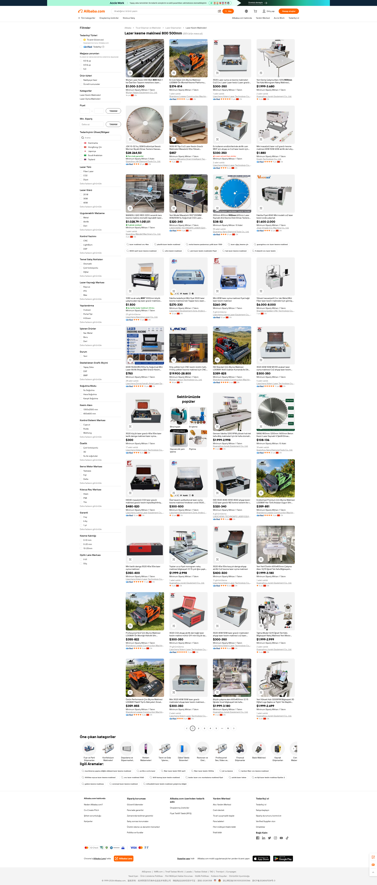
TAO (211, 871)
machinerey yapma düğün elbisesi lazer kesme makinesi (108, 771)
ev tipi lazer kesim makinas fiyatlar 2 (270, 777)
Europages (231, 871)
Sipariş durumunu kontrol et (268, 816)
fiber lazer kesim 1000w (204, 771)
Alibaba (128, 28)
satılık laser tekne (239, 777)
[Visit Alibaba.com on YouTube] (281, 838)
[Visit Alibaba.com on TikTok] (287, 838)
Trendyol (220, 871)
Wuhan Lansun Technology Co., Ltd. (185, 379)
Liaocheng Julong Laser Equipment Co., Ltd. (232, 314)
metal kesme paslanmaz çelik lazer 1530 (205, 244)
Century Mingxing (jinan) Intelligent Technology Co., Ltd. (188, 159)
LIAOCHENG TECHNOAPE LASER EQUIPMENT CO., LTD (188, 228)
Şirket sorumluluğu (92, 816)
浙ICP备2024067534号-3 (263, 880)
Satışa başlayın (262, 810)
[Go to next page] (234, 728)
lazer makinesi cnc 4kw (139, 244)
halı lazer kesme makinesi (236, 251)
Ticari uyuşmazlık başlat (223, 816)
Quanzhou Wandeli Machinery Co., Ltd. (143, 234)
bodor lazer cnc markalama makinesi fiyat (205, 777)
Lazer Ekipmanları (173, 28)
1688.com (158, 871)
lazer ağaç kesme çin (239, 244)
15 (228, 728)
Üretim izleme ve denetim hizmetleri (143, 827)
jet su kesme (227, 771)
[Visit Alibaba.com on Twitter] (269, 838)
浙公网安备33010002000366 (236, 880)
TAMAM (113, 111)
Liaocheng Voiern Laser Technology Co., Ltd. (232, 96)
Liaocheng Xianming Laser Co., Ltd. (142, 317)
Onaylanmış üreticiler (179, 808)
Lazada (188, 871)
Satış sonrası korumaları (137, 821)
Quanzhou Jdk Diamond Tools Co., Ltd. (143, 161)
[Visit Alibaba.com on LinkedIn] (263, 838)
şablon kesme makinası (94, 784)
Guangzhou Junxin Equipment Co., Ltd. (274, 96)
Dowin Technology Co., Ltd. (269, 159)
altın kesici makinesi (173, 251)
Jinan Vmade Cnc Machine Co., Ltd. (273, 228)
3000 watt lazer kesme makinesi (143, 251)
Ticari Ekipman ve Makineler (148, 28)
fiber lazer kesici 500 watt (175, 771)
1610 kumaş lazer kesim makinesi (166, 777)
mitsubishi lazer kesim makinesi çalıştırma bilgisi (166, 784)
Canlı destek (218, 810)
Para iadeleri (218, 821)
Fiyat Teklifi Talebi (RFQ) (180, 813)
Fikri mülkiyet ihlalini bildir (224, 827)
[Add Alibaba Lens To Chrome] (123, 858)
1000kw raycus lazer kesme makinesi (100, 777)
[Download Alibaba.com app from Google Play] (283, 858)
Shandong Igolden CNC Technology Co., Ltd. (276, 311)
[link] (373, 857)
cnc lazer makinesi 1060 (134, 777)
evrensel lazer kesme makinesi (125, 784)
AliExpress (146, 871)
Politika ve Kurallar (135, 832)
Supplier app (183, 858)
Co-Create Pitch (91, 810)
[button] (219, 11)
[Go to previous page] (186, 728)
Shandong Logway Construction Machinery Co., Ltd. (188, 96)
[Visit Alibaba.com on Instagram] (275, 838)
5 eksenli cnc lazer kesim (265, 251)
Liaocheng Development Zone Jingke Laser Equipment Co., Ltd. (188, 311)
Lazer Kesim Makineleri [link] (196, 28)
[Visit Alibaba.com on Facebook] (257, 838)
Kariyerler (88, 821)
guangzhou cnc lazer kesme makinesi (272, 244)
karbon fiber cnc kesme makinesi (255, 771)
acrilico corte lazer (147, 771)
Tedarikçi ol (261, 804)
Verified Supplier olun (265, 821)
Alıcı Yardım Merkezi (222, 804)
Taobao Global (200, 871)
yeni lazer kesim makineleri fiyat (203, 251)
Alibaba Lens (99, 858)
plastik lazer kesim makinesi (168, 244)
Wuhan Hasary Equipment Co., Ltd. (141, 92)
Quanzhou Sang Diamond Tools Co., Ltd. (231, 231)
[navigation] (100, 378)
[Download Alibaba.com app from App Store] (261, 858)
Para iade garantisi (135, 810)
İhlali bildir (217, 832)
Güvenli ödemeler (135, 804)
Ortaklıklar (260, 827)
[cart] (256, 11)
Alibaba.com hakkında (94, 798)
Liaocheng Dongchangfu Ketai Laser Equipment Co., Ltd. (145, 383)
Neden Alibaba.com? (93, 804)
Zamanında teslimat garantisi (140, 816)
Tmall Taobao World (174, 871)
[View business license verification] (215, 880)
